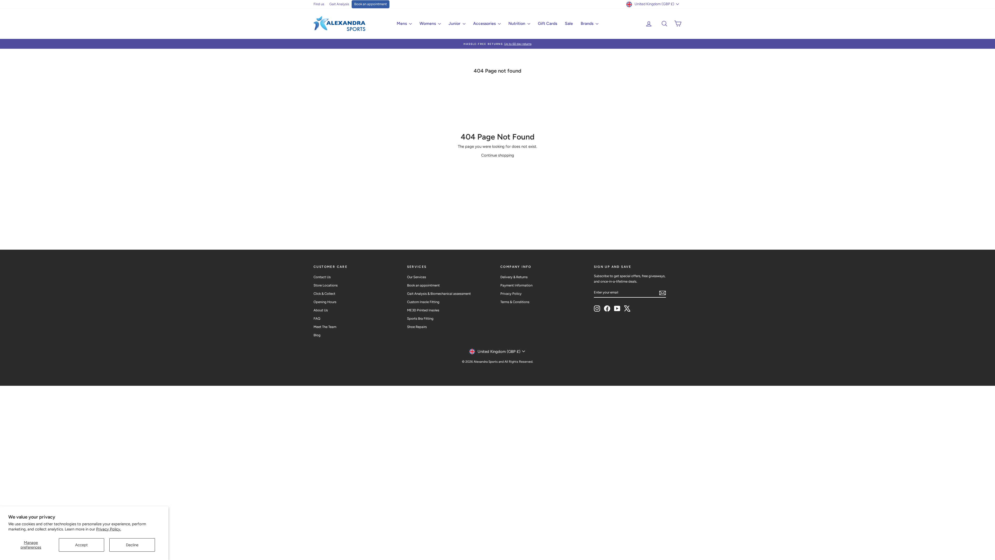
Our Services (416, 277)
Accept (81, 545)
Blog (317, 335)
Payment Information (516, 285)
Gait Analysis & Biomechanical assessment (439, 294)
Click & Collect (324, 294)
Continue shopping (497, 155)
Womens (428, 23)
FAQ (317, 318)
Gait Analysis (339, 4)
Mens (402, 23)
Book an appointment (370, 4)
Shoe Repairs (417, 327)
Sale (569, 23)
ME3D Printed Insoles (423, 310)
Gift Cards (547, 23)
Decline (132, 545)
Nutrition (517, 23)
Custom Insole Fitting (423, 302)
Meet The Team (325, 327)
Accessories (485, 23)
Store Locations (326, 285)
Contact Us (322, 277)
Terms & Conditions (514, 302)
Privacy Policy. (108, 529)
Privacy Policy (511, 294)
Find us (319, 4)
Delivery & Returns (514, 277)
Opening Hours (325, 302)
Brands (587, 23)
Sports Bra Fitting (420, 318)
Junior (455, 23)
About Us (321, 310)
